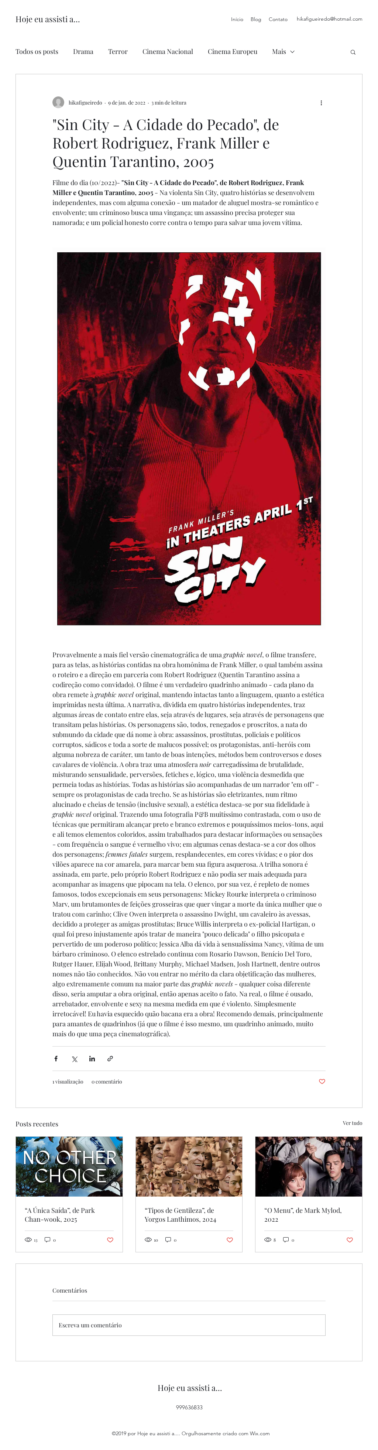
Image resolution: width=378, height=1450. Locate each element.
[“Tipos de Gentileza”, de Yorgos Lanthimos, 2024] (189, 1167)
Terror (118, 51)
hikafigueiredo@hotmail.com (329, 19)
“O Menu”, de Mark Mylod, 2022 (303, 1215)
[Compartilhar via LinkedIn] (92, 1058)
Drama (83, 51)
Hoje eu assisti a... (48, 18)
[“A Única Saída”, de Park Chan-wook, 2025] (69, 1167)
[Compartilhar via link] (110, 1058)
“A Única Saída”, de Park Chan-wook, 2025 (60, 1215)
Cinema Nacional (167, 51)
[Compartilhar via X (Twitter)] (74, 1058)
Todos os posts (37, 51)
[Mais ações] (321, 102)
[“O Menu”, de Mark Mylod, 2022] (308, 1167)
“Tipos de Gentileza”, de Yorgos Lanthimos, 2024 (180, 1215)
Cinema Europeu (232, 51)
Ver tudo (352, 1122)
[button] (353, 52)
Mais (279, 51)
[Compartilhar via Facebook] (55, 1058)
